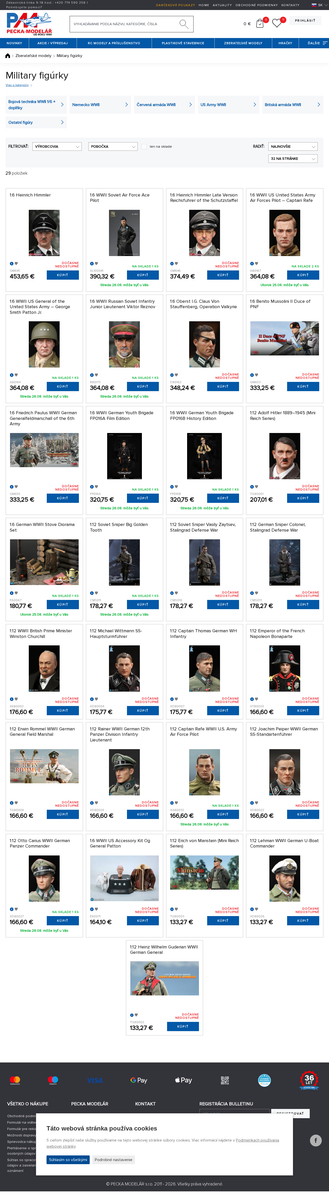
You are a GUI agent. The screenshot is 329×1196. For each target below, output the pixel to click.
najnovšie (281, 146)
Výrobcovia (46, 146)
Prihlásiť (305, 21)
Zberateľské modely (243, 43)
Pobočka (99, 146)
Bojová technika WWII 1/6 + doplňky (32, 104)
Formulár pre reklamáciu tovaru (32, 1129)
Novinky (14, 43)
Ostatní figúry (20, 122)
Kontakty (290, 5)
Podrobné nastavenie (113, 1159)
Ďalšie (314, 43)
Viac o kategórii (17, 85)
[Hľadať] (184, 25)
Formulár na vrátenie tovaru (29, 1122)
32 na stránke (284, 158)
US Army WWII (213, 104)
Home (204, 5)
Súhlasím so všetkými (68, 1159)
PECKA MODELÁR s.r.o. (132, 1184)
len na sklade (161, 146)
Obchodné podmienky (256, 5)
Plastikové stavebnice (183, 43)
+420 (70, 3)
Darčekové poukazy (175, 5)
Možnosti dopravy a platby (28, 1135)
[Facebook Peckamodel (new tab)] (316, 1145)
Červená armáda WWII (156, 104)
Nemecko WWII (85, 104)
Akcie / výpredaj (53, 43)
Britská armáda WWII (283, 104)
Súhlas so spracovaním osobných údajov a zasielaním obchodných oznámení (34, 1165)
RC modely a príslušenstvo (114, 43)
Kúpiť (63, 275)
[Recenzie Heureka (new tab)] (264, 1080)
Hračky (285, 43)
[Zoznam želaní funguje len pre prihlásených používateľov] (277, 26)
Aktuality (222, 5)
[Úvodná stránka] (8, 55)
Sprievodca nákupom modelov (32, 1142)
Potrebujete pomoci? (24, 7)
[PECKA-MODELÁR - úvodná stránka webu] (29, 23)
